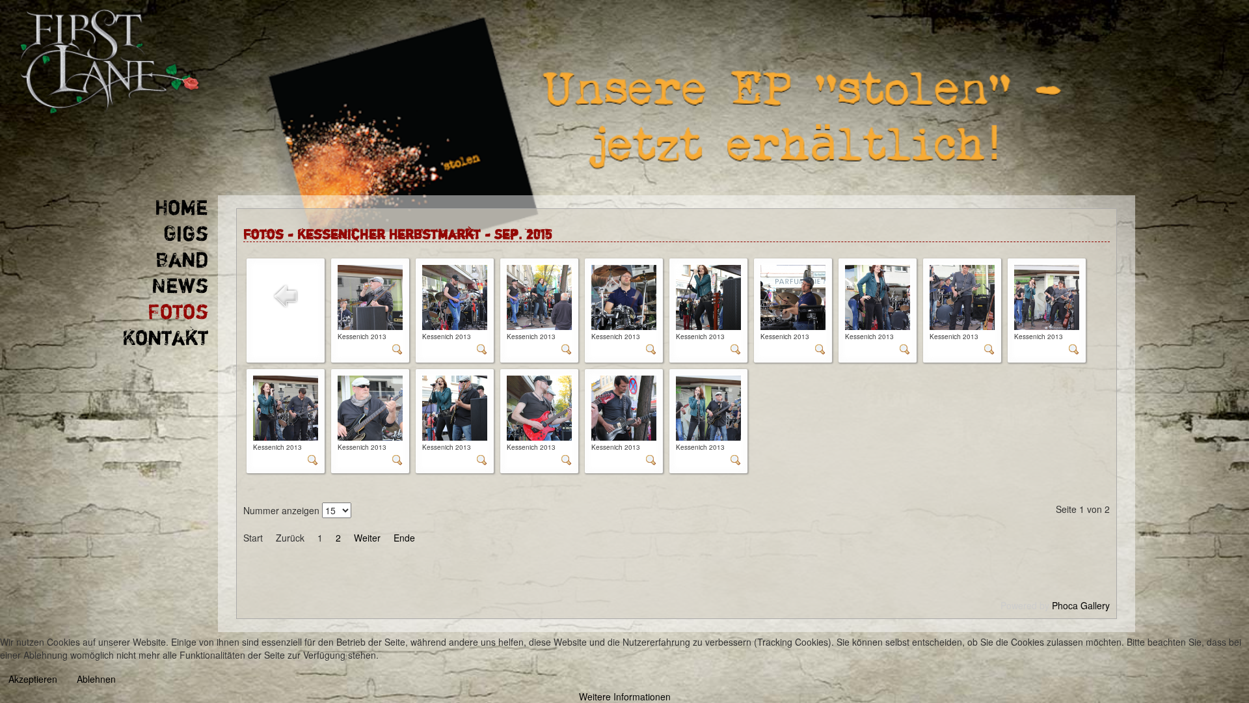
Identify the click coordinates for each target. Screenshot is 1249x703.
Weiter (367, 537)
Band (181, 260)
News (180, 286)
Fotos (178, 312)
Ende (404, 537)
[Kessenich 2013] (370, 297)
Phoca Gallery (1081, 605)
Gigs (185, 234)
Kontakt (165, 338)
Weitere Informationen (625, 696)
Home (181, 208)
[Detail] (397, 350)
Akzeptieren (32, 678)
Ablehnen (96, 678)
